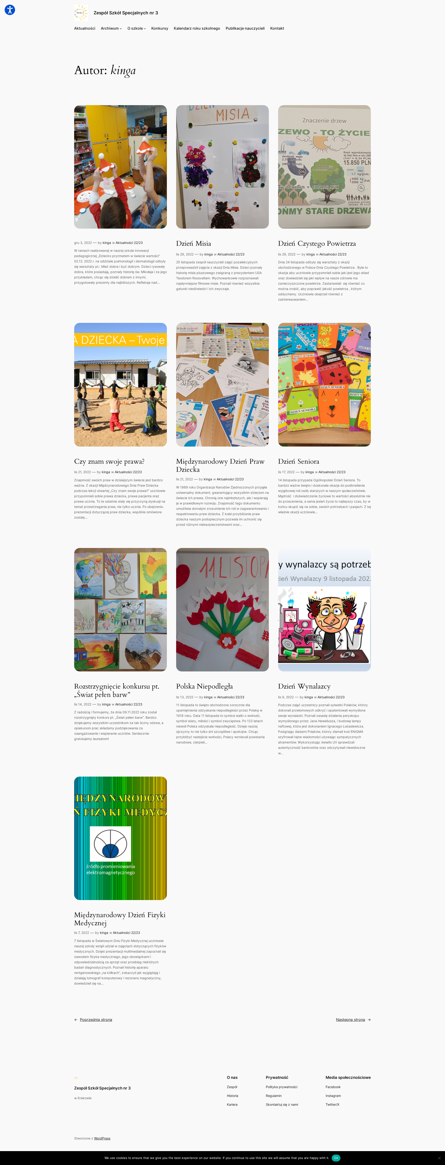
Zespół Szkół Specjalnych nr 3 (126, 13)
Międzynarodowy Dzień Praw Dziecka (220, 466)
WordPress (102, 1138)
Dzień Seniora (298, 462)
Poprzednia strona (93, 1019)
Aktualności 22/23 (129, 243)
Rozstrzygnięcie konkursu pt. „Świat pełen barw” (116, 691)
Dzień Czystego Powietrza (317, 244)
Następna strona (353, 1019)
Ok (336, 1158)
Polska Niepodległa (204, 687)
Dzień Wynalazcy (304, 687)
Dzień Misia (193, 244)
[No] (439, 1158)
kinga (107, 243)
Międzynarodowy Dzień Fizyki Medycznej (119, 919)
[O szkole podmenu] (145, 28)
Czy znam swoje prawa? (109, 462)
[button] (10, 10)
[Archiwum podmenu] (121, 28)
